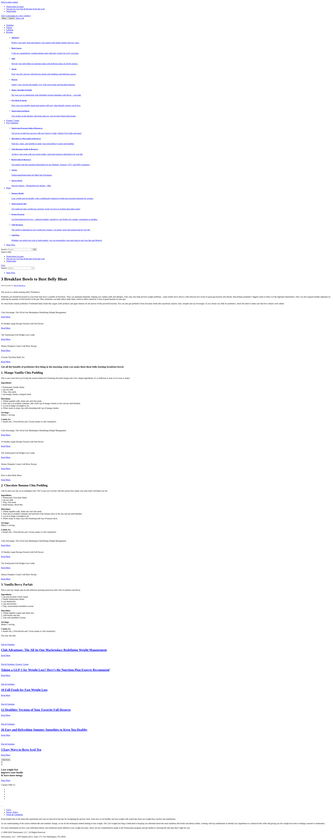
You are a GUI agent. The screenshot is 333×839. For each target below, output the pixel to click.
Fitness (9, 27)
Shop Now (10, 245)
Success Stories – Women (22, 186)
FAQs (8, 810)
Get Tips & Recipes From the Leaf (25, 9)
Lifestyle (9, 30)
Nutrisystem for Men (29, 175)
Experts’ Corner (12, 120)
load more (5, 760)
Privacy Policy (12, 812)
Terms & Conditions (14, 814)
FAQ (3, 16)
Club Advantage (45, 175)
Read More (6, 317)
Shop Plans (5, 780)
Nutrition (10, 25)
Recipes (9, 32)
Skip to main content (9, 2)
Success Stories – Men (42, 186)
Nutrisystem (11, 11)
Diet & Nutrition (19, 285)
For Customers (12, 123)
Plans (8, 188)
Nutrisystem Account (15, 6)
